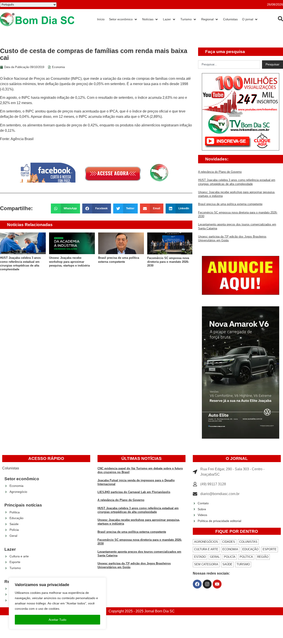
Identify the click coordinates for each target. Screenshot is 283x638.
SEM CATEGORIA (206, 564)
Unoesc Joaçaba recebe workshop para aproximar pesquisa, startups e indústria (69, 261)
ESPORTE (270, 549)
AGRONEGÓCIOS (206, 541)
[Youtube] (217, 584)
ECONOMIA (230, 549)
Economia (58, 67)
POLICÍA (229, 556)
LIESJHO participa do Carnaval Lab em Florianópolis (134, 492)
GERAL (215, 556)
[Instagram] (207, 584)
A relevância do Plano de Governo (220, 171)
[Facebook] (197, 584)
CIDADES (228, 541)
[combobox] (229, 64)
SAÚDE (227, 564)
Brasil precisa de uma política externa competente (230, 204)
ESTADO (200, 556)
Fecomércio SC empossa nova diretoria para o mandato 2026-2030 (168, 261)
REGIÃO (262, 556)
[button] (65, 208)
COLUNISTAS (248, 541)
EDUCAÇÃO (250, 549)
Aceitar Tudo (57, 619)
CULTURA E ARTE (206, 549)
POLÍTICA (246, 556)
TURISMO (243, 564)
